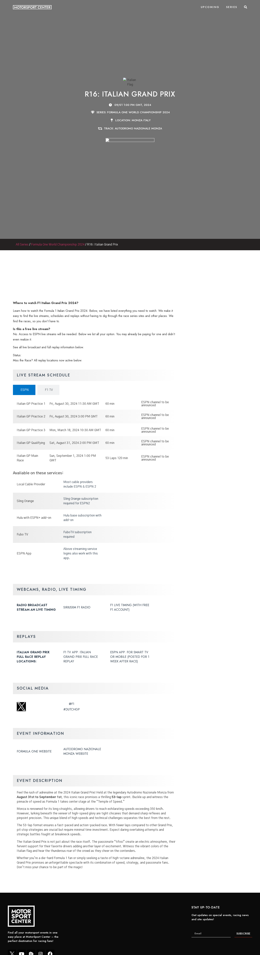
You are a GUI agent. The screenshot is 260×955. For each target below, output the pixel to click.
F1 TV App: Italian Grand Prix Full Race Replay (80, 657)
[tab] (24, 390)
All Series (22, 244)
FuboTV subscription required (77, 534)
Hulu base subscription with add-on (82, 518)
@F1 (71, 704)
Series (231, 7)
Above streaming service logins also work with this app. (80, 553)
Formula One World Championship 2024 (58, 244)
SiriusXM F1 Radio (76, 607)
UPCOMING (210, 7)
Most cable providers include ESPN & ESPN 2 (79, 484)
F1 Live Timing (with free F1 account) (129, 607)
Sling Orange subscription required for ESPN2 (80, 501)
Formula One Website (34, 751)
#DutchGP (71, 709)
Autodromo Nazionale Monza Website (82, 751)
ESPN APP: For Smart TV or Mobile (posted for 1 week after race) (129, 657)
